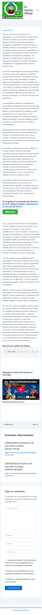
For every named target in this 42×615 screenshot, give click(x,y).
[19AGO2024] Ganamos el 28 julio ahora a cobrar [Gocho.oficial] (19, 446)
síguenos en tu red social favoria (20, 205)
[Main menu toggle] (37, 10)
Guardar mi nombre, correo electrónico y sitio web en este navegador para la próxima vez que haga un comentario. (20, 562)
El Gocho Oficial (28, 10)
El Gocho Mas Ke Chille (28, 452)
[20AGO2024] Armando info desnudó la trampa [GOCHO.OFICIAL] (18, 466)
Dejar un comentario (12, 452)
